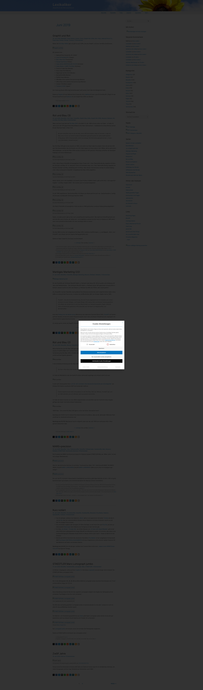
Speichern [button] (101, 348)
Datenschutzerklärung (110, 340)
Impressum (117, 367)
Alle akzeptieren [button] (101, 352)
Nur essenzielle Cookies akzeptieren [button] (101, 356)
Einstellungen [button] (96, 341)
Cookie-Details (86, 367)
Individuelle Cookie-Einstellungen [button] (101, 361)
